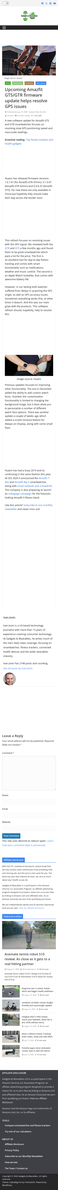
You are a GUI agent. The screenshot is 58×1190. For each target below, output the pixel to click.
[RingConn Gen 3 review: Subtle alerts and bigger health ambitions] (11, 991)
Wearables (29, 83)
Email (5, 808)
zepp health (41, 83)
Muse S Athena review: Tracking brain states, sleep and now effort (37, 1035)
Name (5, 795)
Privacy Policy (12, 1150)
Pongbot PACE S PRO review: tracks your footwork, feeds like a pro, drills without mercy (37, 1019)
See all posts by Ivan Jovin (18, 668)
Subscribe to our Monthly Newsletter (24, 1156)
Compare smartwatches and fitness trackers (27, 1125)
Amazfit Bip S (22, 482)
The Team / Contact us (16, 1168)
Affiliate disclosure (14, 1144)
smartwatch (17, 83)
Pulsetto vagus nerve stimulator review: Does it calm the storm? (36, 1049)
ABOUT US (7, 1139)
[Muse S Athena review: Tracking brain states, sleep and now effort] (11, 1037)
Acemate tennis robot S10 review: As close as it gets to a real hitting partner (27, 959)
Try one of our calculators (18, 1131)
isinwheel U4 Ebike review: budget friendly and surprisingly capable (37, 1004)
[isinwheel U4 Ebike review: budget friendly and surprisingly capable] (11, 1006)
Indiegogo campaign (20, 493)
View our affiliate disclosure (31, 908)
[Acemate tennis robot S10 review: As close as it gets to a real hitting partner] (29, 935)
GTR (7, 248)
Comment (8, 753)
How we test (11, 1162)
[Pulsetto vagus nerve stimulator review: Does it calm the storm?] (11, 1051)
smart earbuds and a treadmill (34, 486)
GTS (17, 248)
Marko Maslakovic (29, 969)
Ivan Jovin (10, 115)
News (8, 83)
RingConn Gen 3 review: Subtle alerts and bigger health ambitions (37, 989)
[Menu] (4, 28)
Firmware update (23, 115)
